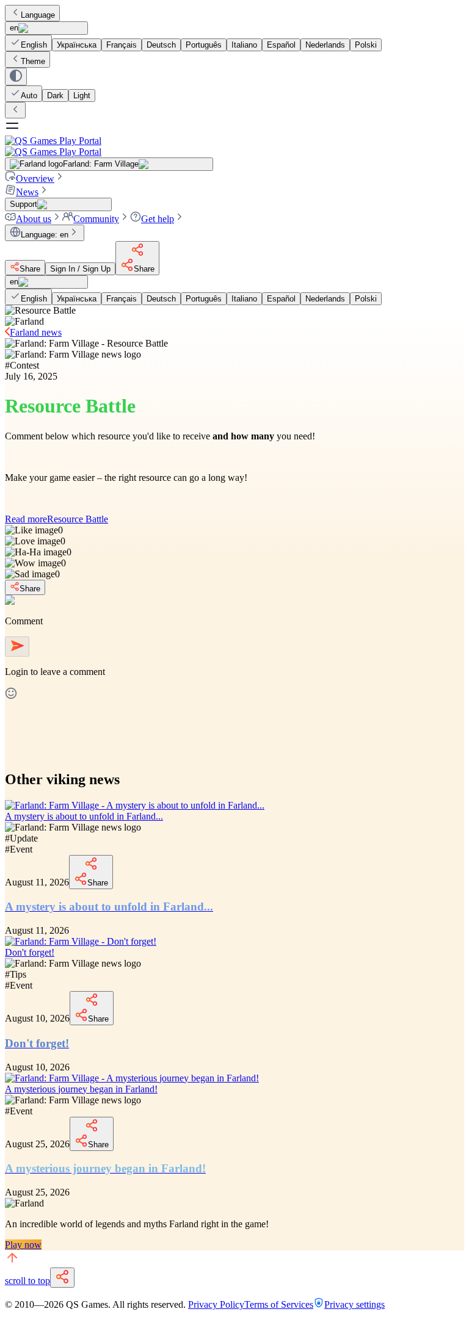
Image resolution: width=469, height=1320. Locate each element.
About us (33, 219)
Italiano (244, 44)
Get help (157, 219)
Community (96, 219)
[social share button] (62, 1278)
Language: (44, 234)
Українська (76, 44)
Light (81, 95)
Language (38, 15)
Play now (23, 1244)
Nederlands (325, 44)
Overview (35, 178)
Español (281, 44)
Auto (29, 95)
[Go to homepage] (234, 146)
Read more (56, 519)
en (14, 27)
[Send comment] (17, 647)
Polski (366, 44)
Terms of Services (278, 1304)
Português (204, 44)
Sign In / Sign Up (80, 268)
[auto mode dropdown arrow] (16, 76)
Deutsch (161, 44)
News (27, 192)
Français (121, 44)
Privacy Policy (216, 1304)
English (34, 44)
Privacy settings (354, 1304)
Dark (55, 95)
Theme (33, 61)
